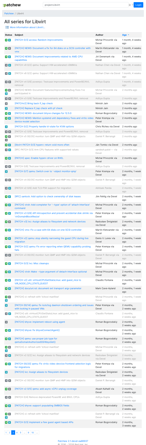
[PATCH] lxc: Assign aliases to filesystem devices (41, 372)
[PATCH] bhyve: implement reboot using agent (40, 321)
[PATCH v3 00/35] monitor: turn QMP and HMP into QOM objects (50, 254)
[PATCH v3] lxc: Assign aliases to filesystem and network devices (50, 221)
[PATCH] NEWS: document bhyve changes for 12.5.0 (43, 113)
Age (124, 34)
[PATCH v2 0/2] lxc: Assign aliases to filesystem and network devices (52, 355)
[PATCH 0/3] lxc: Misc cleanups (32, 263)
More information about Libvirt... (27, 27)
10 (33, 432)
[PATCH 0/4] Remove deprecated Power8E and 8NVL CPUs (47, 397)
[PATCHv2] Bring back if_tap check (34, 103)
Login (138, 4)
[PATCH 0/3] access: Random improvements (39, 39)
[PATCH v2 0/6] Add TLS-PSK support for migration (43, 188)
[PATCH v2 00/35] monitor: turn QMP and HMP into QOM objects (50, 380)
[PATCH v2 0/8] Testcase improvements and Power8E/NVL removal (51, 131)
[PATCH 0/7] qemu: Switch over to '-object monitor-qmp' (46, 171)
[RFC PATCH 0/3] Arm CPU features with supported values (47, 149)
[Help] (132, 5)
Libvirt (20, 13)
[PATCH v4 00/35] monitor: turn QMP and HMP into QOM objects (50, 179)
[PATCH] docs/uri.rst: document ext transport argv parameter (48, 288)
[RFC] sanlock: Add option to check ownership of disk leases (48, 196)
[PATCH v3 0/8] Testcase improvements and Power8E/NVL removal (51, 98)
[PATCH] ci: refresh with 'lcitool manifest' (37, 296)
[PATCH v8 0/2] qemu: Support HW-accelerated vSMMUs (46, 73)
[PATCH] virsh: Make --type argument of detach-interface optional (51, 271)
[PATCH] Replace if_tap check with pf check (38, 108)
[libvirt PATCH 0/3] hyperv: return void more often (42, 144)
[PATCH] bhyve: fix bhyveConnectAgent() (37, 330)
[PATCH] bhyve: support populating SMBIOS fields (42, 405)
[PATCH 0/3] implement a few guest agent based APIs (44, 422)
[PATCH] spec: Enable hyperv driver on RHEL (39, 158)
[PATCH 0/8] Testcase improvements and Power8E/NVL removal (50, 166)
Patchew (9, 13)
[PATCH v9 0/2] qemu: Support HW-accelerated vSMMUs (46, 65)
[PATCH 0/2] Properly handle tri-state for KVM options (44, 126)
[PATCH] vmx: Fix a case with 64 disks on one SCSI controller (48, 229)
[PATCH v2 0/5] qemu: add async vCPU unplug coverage (46, 388)
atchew (12, 4)
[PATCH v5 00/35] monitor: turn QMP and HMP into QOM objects (50, 136)
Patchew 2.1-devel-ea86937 (73, 441)
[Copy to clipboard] (129, 5)
